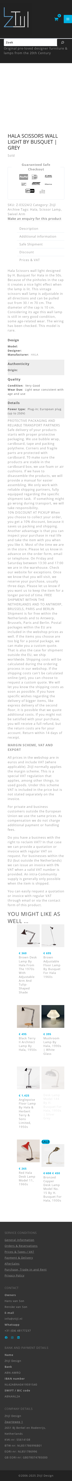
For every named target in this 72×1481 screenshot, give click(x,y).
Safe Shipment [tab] (31, 244)
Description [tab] (28, 228)
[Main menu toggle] (68, 19)
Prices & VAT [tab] (29, 260)
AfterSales (12, 1263)
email (26, 900)
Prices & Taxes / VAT (19, 1252)
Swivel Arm (16, 214)
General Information (19, 1240)
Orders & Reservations (21, 1246)
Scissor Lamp (50, 209)
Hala (33, 209)
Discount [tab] (26, 252)
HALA (34, 354)
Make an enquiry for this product (34, 219)
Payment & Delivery (19, 1257)
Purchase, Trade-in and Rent (26, 1269)
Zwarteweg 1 (14, 1422)
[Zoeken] (62, 42)
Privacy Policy (14, 1275)
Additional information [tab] (37, 236)
